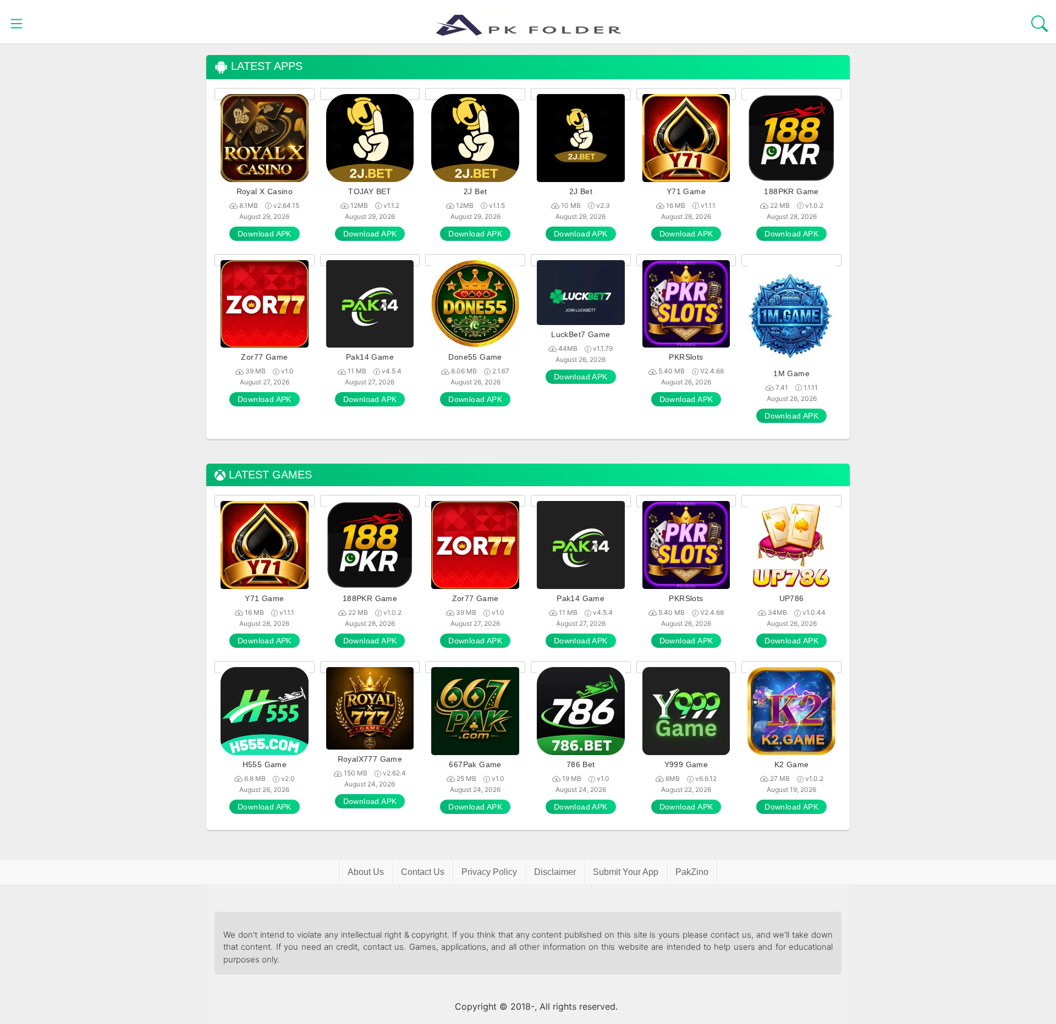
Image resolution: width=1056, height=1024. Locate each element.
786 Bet (580, 764)
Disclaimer (555, 872)
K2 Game (791, 764)
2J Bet (475, 191)
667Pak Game (475, 764)
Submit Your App (625, 872)
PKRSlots (686, 357)
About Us (366, 872)
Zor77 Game (264, 357)
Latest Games (269, 475)
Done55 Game (475, 357)
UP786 (791, 598)
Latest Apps (265, 66)
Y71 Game (686, 191)
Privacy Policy (489, 872)
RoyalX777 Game (370, 759)
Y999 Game (686, 764)
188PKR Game (791, 191)
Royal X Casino (265, 191)
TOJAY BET (370, 191)
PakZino (691, 872)
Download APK (265, 233)
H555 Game (265, 764)
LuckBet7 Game (580, 334)
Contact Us (422, 872)
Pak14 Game (370, 357)
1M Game (791, 373)
